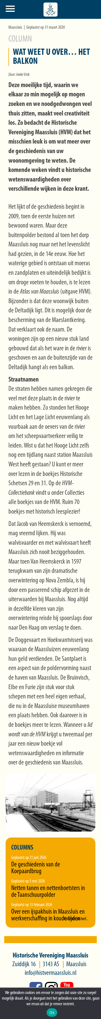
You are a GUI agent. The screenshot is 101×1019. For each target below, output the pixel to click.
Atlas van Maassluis (39, 292)
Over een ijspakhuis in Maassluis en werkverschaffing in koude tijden (48, 915)
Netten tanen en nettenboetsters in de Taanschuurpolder (48, 891)
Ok (51, 1012)
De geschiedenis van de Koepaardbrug (35, 868)
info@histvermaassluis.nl (51, 973)
